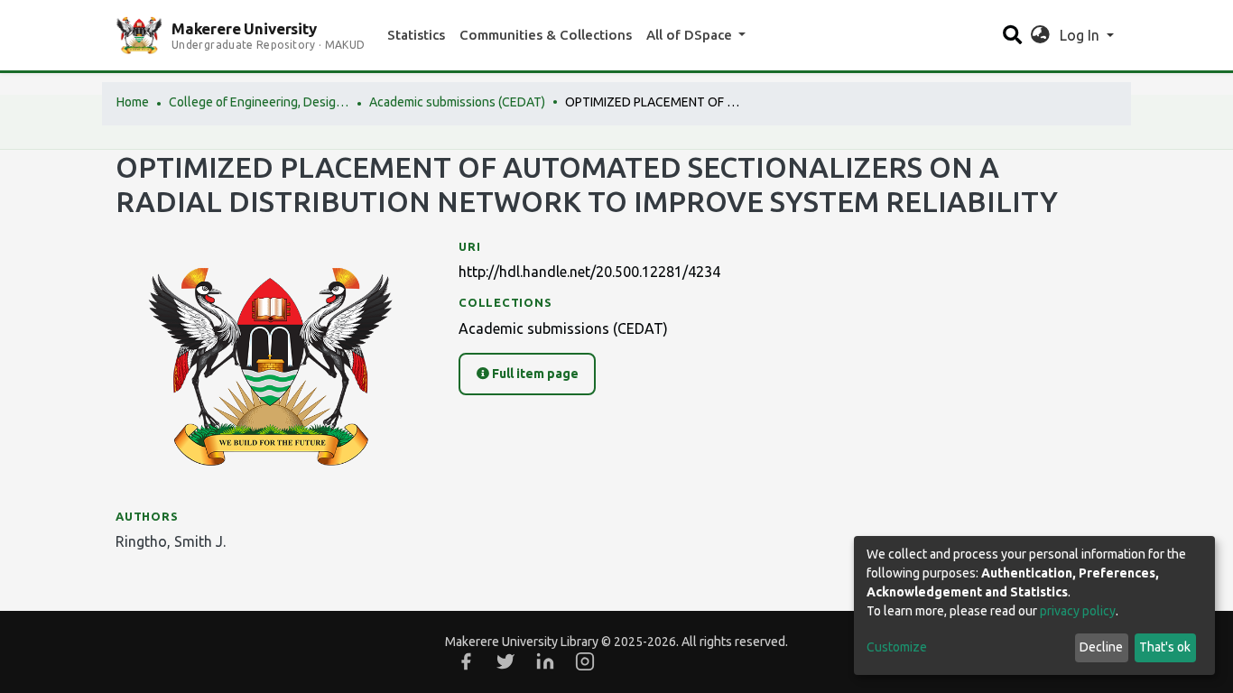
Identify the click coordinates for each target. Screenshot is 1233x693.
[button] (1040, 35)
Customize (897, 647)
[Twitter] (505, 661)
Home (132, 102)
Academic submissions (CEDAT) (457, 102)
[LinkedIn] (545, 661)
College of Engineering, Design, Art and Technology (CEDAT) (259, 102)
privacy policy (1078, 611)
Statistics (416, 34)
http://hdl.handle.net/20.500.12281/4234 (589, 271)
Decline (1101, 647)
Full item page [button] (534, 373)
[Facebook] (466, 661)
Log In (1081, 35)
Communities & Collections (545, 34)
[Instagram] (585, 661)
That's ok (1165, 647)
